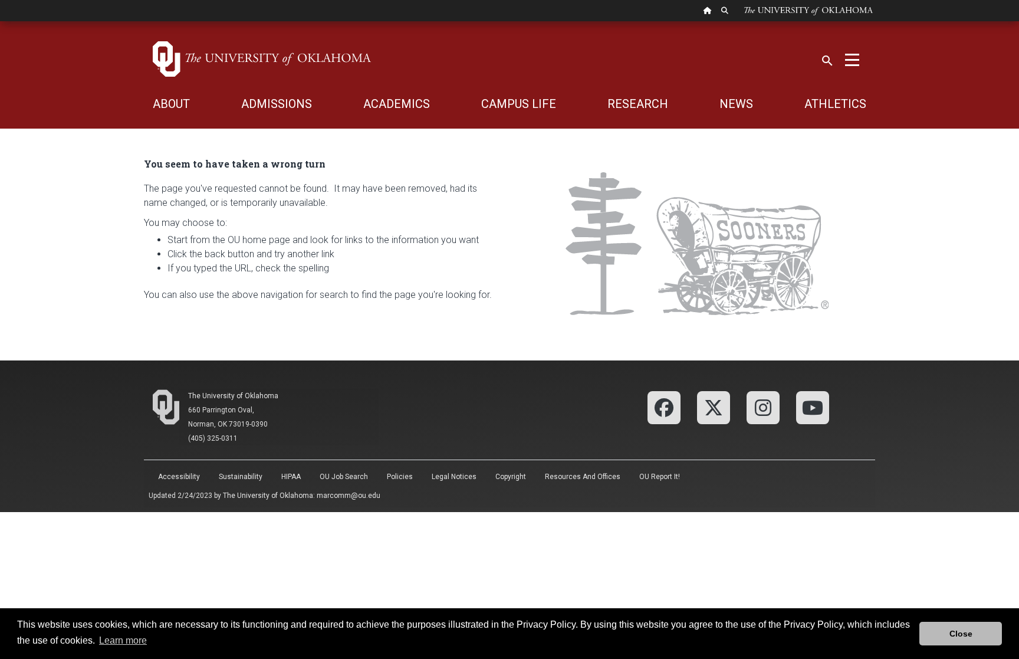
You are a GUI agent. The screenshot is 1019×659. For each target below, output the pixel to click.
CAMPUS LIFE (518, 104)
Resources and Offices (582, 477)
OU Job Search (344, 477)
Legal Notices (454, 477)
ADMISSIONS (276, 104)
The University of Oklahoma (233, 396)
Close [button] (960, 633)
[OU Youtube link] (812, 406)
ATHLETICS (835, 104)
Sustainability (240, 477)
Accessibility (179, 477)
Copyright (510, 477)
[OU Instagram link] (763, 406)
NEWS (736, 104)
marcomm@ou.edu (348, 495)
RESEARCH (637, 104)
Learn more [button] (123, 640)
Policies (400, 477)
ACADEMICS (396, 104)
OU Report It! (659, 477)
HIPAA (291, 477)
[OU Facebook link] (664, 406)
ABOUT (171, 104)
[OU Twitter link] (713, 406)
